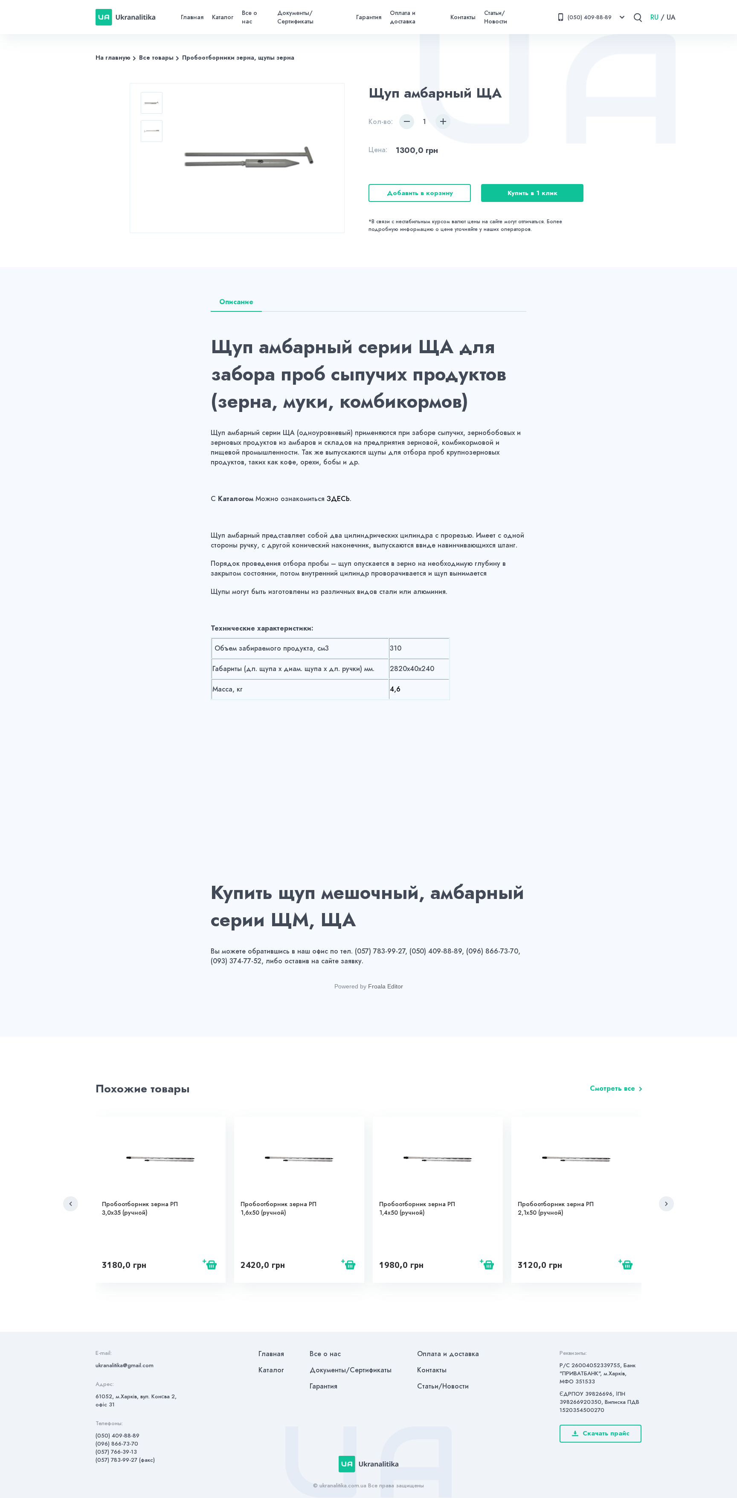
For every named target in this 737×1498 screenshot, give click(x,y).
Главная (192, 17)
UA (671, 17)
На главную (113, 57)
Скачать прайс (606, 1433)
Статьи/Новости (495, 17)
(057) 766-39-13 (116, 1452)
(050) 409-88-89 (117, 1436)
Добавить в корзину (420, 193)
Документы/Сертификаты (295, 17)
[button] (70, 1203)
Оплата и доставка (402, 17)
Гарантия (368, 17)
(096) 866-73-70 (117, 1444)
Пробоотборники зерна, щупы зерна (238, 57)
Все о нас (249, 17)
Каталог (222, 17)
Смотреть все (612, 1088)
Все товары (156, 57)
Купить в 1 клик (532, 193)
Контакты (463, 17)
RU (654, 17)
